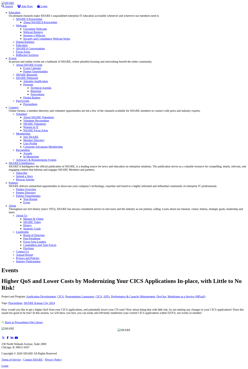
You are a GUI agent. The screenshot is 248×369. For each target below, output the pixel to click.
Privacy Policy (53, 359)
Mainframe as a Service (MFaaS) (186, 296)
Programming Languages (79, 296)
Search (8, 6)
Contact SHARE (33, 359)
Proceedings (15, 303)
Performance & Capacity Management (133, 296)
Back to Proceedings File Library (23, 322)
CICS (60, 296)
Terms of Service (11, 359)
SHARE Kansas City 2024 (39, 303)
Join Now (27, 6)
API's (106, 296)
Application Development (41, 296)
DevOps (161, 296)
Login (43, 6)
